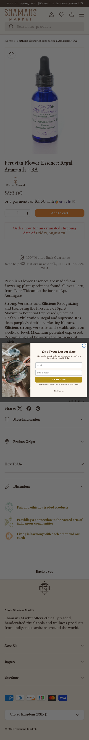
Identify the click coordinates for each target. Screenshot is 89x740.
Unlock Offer (58, 379)
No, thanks (58, 391)
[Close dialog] (84, 346)
